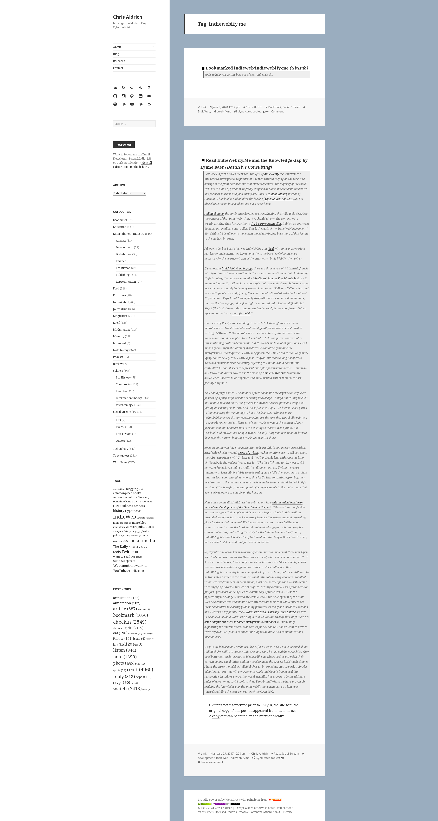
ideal (271, 248)
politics (117, 535)
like (133, 644)
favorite (148, 634)
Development (124, 247)
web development (124, 561)
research (117, 541)
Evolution (122, 391)
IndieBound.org (277, 194)
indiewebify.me (221, 111)
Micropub (136, 527)
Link (204, 107)
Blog (116, 54)
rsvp (121, 682)
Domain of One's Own (126, 501)
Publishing (123, 275)
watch (127, 688)
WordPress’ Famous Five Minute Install (277, 278)
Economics (120, 220)
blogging (132, 489)
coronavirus (120, 497)
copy (216, 716)
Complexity (123, 384)
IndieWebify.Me (274, 174)
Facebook (120, 506)
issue (140, 639)
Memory (118, 336)
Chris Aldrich (127, 17)
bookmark (130, 615)
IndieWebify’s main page (237, 268)
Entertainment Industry (128, 234)
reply (124, 676)
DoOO (143, 502)
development (206, 758)
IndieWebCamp (214, 214)
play (140, 663)
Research (119, 61)
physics (145, 531)
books (141, 489)
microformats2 (241, 313)
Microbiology (124, 405)
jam (118, 644)
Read (277, 753)
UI (136, 552)
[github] (264, 111)
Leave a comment (212, 762)
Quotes (120, 441)
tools (117, 552)
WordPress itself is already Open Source (271, 612)
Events (120, 427)
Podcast (118, 357)
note (125, 657)
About (117, 47)
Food (116, 288)
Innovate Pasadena (145, 517)
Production (123, 268)
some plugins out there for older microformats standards (240, 622)
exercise (135, 633)
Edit (118, 420)
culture (132, 497)
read (140, 669)
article (125, 608)
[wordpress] (282, 758)
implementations (274, 373)
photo (123, 663)
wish (146, 689)
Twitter (127, 551)
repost (143, 677)
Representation (126, 281)
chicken (120, 628)
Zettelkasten (135, 571)
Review (118, 364)
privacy (126, 535)
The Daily (120, 546)
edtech (149, 501)
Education (119, 227)
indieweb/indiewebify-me (261, 68)
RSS (125, 541)
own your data (120, 531)
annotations (119, 489)
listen (124, 650)
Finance (121, 261)
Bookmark (274, 107)
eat (120, 633)
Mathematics (121, 329)
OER (151, 526)
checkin (129, 621)
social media (141, 540)
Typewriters (121, 455)
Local (116, 323)
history (118, 510)
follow (122, 638)
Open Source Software (279, 199)
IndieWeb (119, 302)
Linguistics (120, 316)
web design (136, 556)
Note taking (121, 350)
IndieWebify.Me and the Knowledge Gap (259, 160)
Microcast (119, 343)
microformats (121, 526)
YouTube (120, 570)
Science (118, 370)
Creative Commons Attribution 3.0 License (265, 812)
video (135, 683)
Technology (120, 449)
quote (119, 670)
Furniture (119, 295)
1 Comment (276, 111)
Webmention (124, 565)
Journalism (120, 309)
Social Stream (122, 412)
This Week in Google (138, 547)
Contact (118, 68)
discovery (143, 497)
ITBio (116, 522)
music (146, 527)
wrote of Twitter (248, 452)
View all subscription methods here (132, 165)
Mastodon (125, 522)
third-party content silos (266, 223)
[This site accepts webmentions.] (219, 804)
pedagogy (134, 531)
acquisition (126, 598)
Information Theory (129, 398)
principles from (257, 799)
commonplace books (127, 493)
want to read (121, 556)
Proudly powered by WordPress (219, 799)
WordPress (120, 462)
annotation (126, 603)
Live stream (123, 434)
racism (145, 535)
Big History (123, 377)
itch (150, 638)
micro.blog (139, 523)
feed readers (136, 506)
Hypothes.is (133, 511)
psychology (136, 535)
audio (144, 609)
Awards (121, 240)
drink (135, 628)
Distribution (124, 254)
